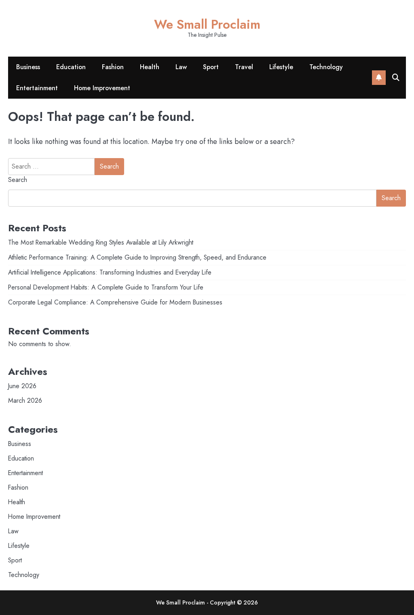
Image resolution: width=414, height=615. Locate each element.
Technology (326, 67)
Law (181, 67)
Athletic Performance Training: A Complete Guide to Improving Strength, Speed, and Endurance (137, 257)
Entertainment (37, 88)
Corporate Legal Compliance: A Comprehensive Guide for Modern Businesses (115, 302)
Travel (244, 67)
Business (28, 67)
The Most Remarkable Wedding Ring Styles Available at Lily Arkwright (100, 242)
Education (71, 67)
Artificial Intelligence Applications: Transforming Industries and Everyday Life (109, 272)
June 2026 (22, 386)
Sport (211, 67)
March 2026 (25, 400)
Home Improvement (102, 88)
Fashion (113, 67)
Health (149, 67)
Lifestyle (281, 67)
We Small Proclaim (207, 24)
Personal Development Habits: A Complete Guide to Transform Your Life (105, 287)
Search (17, 179)
